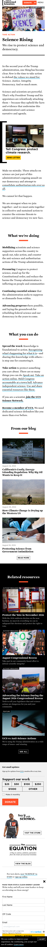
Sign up (10, 933)
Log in (4, 933)
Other (33, 789)
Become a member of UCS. (18, 408)
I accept (41, 939)
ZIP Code (6, 914)
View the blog (23, 864)
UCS (22, 771)
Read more (23, 558)
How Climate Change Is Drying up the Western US (22, 512)
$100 (27, 784)
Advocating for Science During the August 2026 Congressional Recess (22, 697)
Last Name (7, 905)
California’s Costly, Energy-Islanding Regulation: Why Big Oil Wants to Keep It (22, 472)
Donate (28, 3)
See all (23, 752)
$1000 (12, 789)
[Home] (9, 2)
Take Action (8, 35)
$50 (16, 784)
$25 (7, 784)
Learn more (19, 944)
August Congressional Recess (19, 657)
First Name (7, 897)
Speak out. (29, 375)
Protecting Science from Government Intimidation (17, 550)
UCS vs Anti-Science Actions (19, 738)
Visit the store (32, 833)
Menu (41, 2)
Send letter (13, 158)
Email (4, 922)
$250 (38, 784)
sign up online (21, 877)
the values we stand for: (27, 77)
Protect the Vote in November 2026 (23, 615)
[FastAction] (36, 931)
